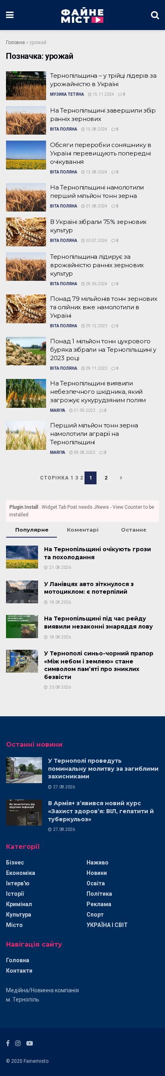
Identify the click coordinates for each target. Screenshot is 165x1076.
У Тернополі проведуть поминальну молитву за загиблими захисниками (103, 768)
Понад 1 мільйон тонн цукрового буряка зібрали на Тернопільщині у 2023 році (103, 349)
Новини (97, 873)
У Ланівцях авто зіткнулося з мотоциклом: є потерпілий (89, 588)
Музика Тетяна (67, 94)
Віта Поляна (63, 129)
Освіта (96, 883)
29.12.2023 (96, 326)
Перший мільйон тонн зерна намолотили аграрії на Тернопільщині (94, 433)
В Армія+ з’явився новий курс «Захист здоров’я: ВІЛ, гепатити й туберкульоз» (101, 811)
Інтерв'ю (18, 883)
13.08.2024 (96, 172)
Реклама (99, 904)
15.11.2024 (103, 94)
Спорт (95, 914)
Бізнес (15, 862)
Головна (15, 42)
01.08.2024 (96, 206)
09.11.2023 (96, 368)
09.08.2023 (84, 452)
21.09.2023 (84, 410)
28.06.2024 (96, 284)
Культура (18, 914)
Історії (15, 894)
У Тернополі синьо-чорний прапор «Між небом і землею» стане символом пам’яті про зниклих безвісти (98, 665)
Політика (99, 894)
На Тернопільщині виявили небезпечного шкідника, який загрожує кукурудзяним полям (98, 391)
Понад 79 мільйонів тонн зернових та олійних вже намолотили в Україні (103, 307)
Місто (14, 925)
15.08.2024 (96, 129)
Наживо (98, 862)
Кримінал (19, 904)
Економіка (20, 873)
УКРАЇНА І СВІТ (107, 925)
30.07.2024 (96, 240)
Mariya (57, 410)
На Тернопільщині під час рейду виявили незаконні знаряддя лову (98, 622)
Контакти (19, 970)
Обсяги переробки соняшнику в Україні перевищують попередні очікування (100, 153)
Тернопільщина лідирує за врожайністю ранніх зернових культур (97, 265)
